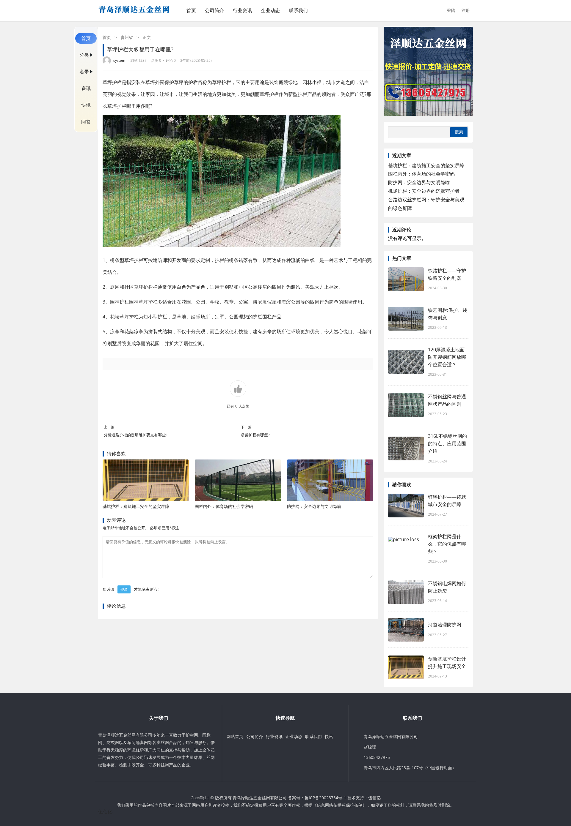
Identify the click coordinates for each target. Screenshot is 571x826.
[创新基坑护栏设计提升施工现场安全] (406, 667)
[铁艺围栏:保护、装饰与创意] (406, 319)
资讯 (86, 88)
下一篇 (246, 426)
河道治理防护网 (444, 624)
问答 (86, 121)
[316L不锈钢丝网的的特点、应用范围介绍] (406, 448)
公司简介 (214, 10)
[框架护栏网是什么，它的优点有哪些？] (406, 548)
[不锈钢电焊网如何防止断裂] (406, 592)
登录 (124, 589)
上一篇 (109, 426)
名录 (84, 71)
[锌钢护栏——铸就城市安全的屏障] (406, 505)
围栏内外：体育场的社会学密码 (224, 506)
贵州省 (126, 37)
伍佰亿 (374, 797)
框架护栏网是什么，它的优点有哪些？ (447, 544)
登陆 (451, 10)
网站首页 (235, 736)
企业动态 (270, 10)
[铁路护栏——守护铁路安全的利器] (406, 279)
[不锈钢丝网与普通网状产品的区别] (406, 405)
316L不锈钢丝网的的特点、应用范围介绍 (447, 443)
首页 (191, 10)
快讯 (86, 105)
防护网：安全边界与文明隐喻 (314, 506)
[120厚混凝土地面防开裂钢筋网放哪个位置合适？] (406, 362)
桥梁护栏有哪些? (255, 435)
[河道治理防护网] (406, 630)
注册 (466, 10)
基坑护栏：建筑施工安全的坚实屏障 (136, 506)
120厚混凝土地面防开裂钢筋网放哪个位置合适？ (447, 357)
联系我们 (298, 10)
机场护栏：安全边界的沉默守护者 (423, 191)
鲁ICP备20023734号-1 (325, 797)
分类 (84, 55)
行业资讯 (242, 10)
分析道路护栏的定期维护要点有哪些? (140, 435)
